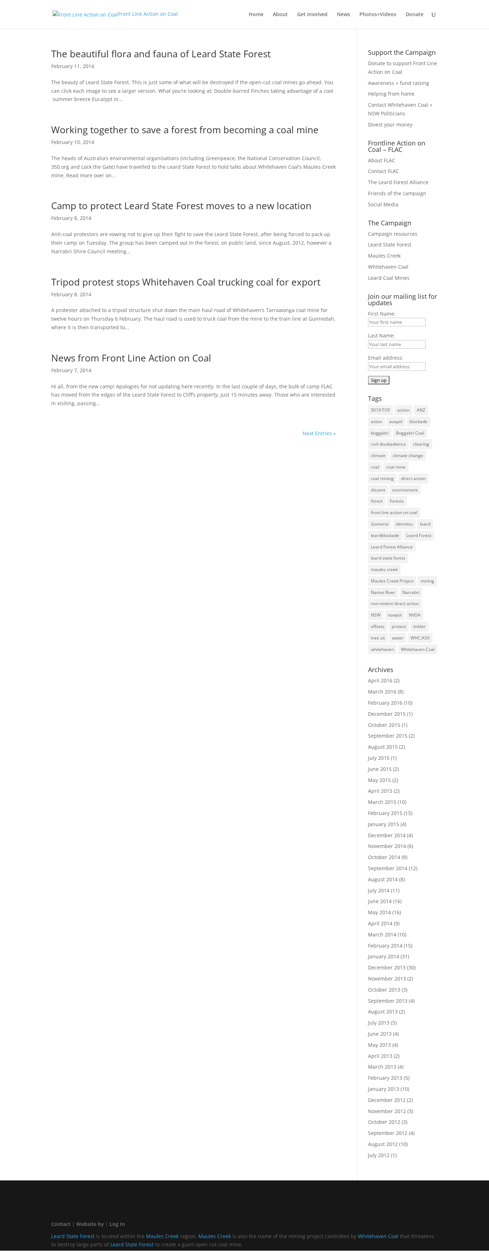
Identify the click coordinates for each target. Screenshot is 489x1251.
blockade (418, 421)
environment (405, 490)
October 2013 (384, 989)
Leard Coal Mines (389, 277)
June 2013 (380, 1033)
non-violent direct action (395, 603)
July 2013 (378, 1022)
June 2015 (380, 769)
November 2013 (387, 978)
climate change (408, 455)
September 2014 (387, 868)
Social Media (383, 204)
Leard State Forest (389, 244)
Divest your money (390, 124)
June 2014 (380, 901)
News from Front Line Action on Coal (131, 357)
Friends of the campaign (397, 193)
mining (427, 581)
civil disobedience (388, 444)
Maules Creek (384, 255)
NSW (376, 615)
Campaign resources (392, 233)
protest (399, 626)
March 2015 (382, 802)
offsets (377, 626)
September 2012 (387, 1133)
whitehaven (382, 649)
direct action (413, 478)
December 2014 (387, 835)
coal (375, 467)
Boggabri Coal (410, 433)
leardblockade (385, 535)
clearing (421, 444)
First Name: (382, 313)
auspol (395, 421)
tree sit (378, 638)
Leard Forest (418, 535)
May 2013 (379, 1044)
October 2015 (384, 725)
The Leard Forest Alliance (398, 182)
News (343, 15)
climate (378, 455)
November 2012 (387, 1111)
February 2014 (385, 945)
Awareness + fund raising (398, 83)
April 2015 (380, 790)
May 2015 (379, 780)
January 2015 (383, 824)
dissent (378, 490)
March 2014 (382, 934)
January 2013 (383, 1088)
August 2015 (383, 746)
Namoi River (383, 592)
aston (376, 421)
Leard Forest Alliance (392, 547)
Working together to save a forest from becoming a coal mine (185, 129)
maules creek (384, 569)
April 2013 (380, 1056)
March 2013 (382, 1066)
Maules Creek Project (392, 581)
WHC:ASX (420, 638)
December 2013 (387, 967)
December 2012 (387, 1100)
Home (256, 15)
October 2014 (384, 857)
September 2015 (387, 735)
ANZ (421, 410)
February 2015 (385, 813)
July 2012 (378, 1155)
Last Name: (381, 335)
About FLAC (381, 160)
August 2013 (383, 1011)
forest (377, 501)
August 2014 (383, 879)
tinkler (419, 626)
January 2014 (383, 956)
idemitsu (404, 524)
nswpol (395, 615)
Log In (117, 1224)
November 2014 (387, 846)
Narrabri (411, 592)
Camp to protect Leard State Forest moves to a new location (181, 205)
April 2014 (380, 923)
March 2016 (382, 691)
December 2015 (387, 713)
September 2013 (387, 1000)
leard (425, 524)
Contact (61, 1224)
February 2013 (385, 1077)
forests (397, 501)
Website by (90, 1224)
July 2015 (378, 757)
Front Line (148, 13)
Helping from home (391, 93)
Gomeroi (379, 524)
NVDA (415, 615)
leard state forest (388, 558)
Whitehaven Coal (388, 266)
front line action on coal (394, 512)
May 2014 (379, 912)
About (280, 15)
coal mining (382, 478)
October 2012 (384, 1121)
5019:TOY (380, 410)
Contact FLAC (383, 171)
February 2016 (385, 702)
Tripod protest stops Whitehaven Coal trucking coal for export (185, 281)
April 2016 (380, 680)
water (397, 638)
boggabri (380, 433)
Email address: (385, 357)
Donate (414, 15)
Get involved (312, 15)
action (403, 410)
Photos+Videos (377, 15)
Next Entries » (319, 433)
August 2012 (383, 1144)
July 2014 (378, 890)
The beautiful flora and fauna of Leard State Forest (161, 53)
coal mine (396, 467)
